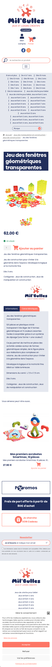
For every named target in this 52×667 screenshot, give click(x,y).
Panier (31, 41)
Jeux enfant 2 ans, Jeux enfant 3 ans (28, 116)
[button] (48, 613)
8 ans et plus (11, 75)
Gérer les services (10, 638)
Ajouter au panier (30, 248)
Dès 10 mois (41, 75)
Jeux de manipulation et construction (29, 135)
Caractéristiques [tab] (29, 308)
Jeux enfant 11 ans (38, 110)
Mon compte (22, 42)
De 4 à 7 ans (26, 75)
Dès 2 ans (42, 78)
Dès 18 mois (29, 78)
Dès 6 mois (40, 85)
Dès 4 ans (41, 82)
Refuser (26, 651)
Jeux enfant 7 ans (37, 104)
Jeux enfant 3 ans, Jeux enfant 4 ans (28, 119)
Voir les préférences (26, 658)
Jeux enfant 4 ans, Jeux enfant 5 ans (28, 123)
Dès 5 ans (15, 85)
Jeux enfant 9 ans (37, 107)
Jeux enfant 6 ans (18, 104)
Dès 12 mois (14, 78)
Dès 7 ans (15, 88)
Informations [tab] (12, 308)
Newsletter (26, 537)
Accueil (9, 135)
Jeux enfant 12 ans (28, 113)
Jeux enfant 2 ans (18, 97)
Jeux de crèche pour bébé (37, 91)
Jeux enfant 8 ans (18, 107)
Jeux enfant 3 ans (37, 97)
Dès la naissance (14, 91)
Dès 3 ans (15, 82)
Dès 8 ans (27, 88)
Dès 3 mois (28, 82)
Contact (26, 30)
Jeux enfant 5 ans (37, 100)
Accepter (26, 644)
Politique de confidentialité (26, 664)
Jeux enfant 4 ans (18, 100)
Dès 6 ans (27, 85)
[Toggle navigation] (26, 66)
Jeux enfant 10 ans (18, 110)
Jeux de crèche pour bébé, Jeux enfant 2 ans (28, 94)
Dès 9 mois (40, 88)
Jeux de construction (12, 137)
